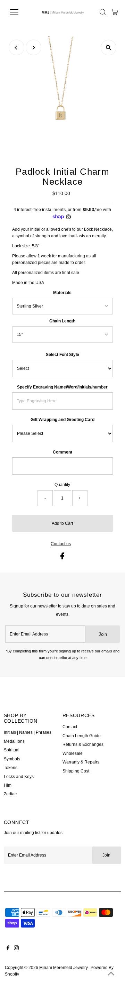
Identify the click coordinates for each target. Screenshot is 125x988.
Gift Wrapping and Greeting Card (62, 419)
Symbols (12, 759)
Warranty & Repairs (80, 762)
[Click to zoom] (108, 47)
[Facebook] (8, 949)
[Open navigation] (19, 12)
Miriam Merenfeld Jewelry (63, 967)
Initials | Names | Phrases (27, 732)
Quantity (62, 484)
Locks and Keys (19, 776)
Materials (62, 292)
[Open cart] (114, 12)
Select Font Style (62, 354)
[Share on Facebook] (62, 558)
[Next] (33, 47)
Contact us (61, 544)
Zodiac (10, 794)
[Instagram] (16, 949)
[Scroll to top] (111, 974)
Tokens (10, 767)
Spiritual (11, 750)
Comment (62, 452)
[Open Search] (103, 12)
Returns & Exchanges (82, 744)
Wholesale (72, 753)
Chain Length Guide (81, 735)
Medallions (14, 741)
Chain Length (62, 321)
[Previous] (16, 47)
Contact (69, 726)
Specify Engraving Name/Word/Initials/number (62, 387)
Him (7, 785)
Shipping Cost (75, 771)
